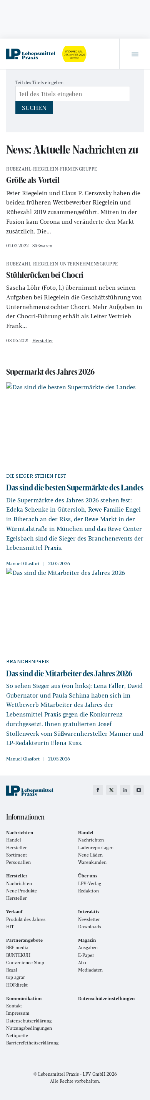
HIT (10, 926)
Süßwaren (42, 245)
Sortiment (16, 855)
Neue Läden (90, 855)
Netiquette (17, 1035)
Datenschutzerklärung (29, 1021)
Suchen (34, 107)
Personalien (18, 862)
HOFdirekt (17, 985)
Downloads (89, 926)
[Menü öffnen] (134, 54)
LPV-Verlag (89, 883)
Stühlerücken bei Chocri (62, 271)
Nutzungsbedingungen (29, 1028)
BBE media (17, 947)
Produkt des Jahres (25, 919)
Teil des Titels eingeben (40, 82)
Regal (11, 970)
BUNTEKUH (18, 955)
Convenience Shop (25, 962)
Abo (82, 962)
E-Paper (86, 955)
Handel (13, 840)
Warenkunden (92, 862)
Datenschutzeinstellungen (106, 998)
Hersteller (42, 340)
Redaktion (88, 891)
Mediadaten (90, 970)
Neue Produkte (21, 891)
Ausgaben (88, 947)
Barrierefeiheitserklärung (32, 1043)
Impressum (18, 1013)
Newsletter (89, 919)
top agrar (15, 977)
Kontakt (14, 1006)
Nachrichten (91, 840)
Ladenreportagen (95, 847)
